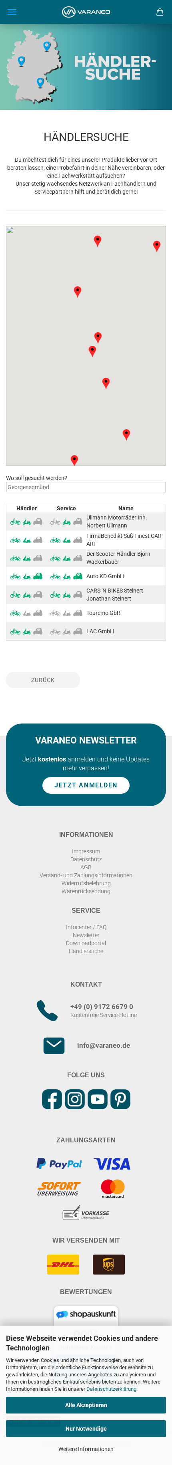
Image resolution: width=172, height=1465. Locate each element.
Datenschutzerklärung (111, 1389)
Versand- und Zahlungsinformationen (86, 875)
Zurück (43, 680)
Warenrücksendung (86, 891)
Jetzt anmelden (86, 785)
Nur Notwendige (86, 1428)
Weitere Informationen (86, 1449)
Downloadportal (86, 943)
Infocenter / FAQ (86, 927)
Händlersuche (86, 951)
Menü (12, 12)
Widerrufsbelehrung (86, 883)
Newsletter (86, 935)
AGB (86, 867)
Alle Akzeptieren (86, 1405)
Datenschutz (86, 859)
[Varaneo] (86, 12)
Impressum (86, 851)
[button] (98, 338)
